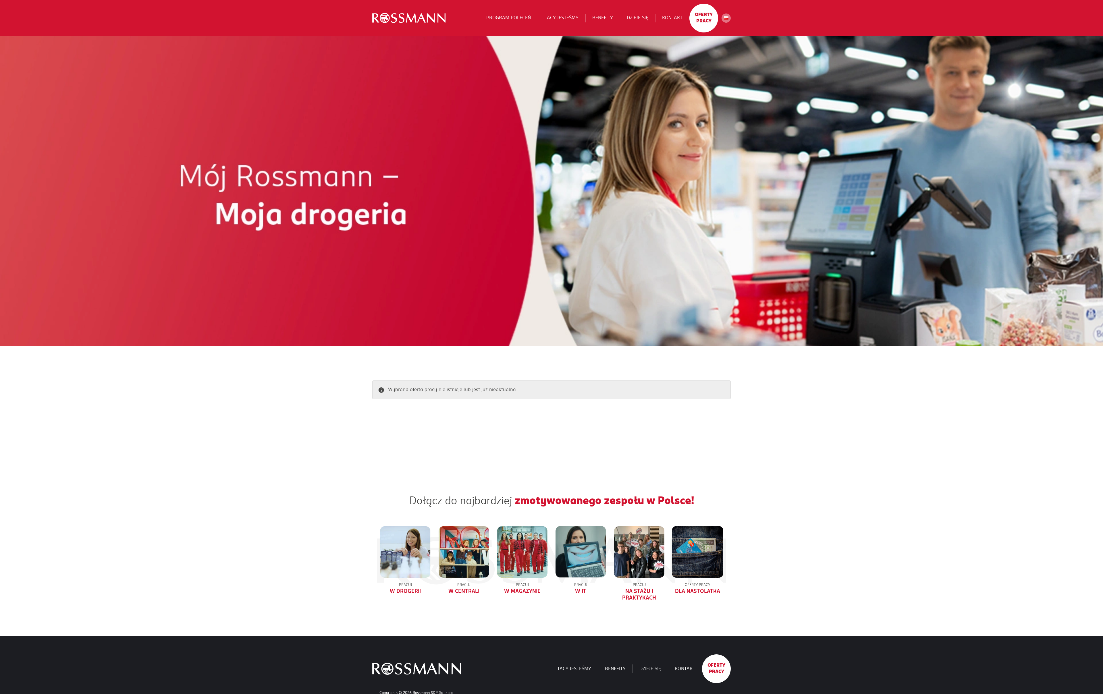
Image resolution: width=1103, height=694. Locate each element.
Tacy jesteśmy (562, 17)
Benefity (602, 17)
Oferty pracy (704, 18)
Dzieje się (637, 17)
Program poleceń (508, 17)
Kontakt (672, 17)
